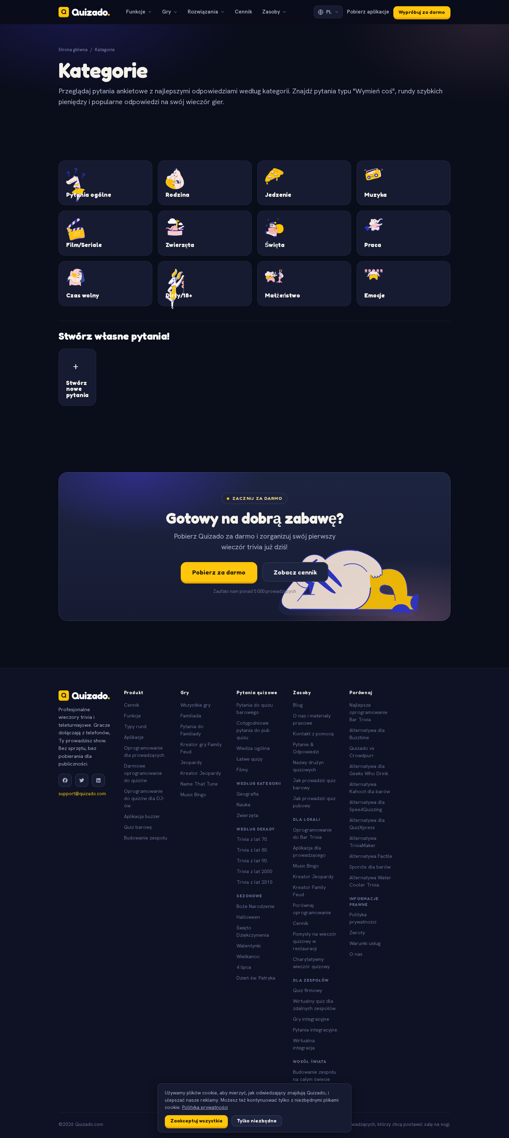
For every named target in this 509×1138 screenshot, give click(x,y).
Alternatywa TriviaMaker (362, 841)
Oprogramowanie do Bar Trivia (312, 833)
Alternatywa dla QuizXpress (367, 823)
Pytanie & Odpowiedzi (306, 748)
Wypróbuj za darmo (422, 12)
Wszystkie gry (195, 705)
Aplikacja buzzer (142, 816)
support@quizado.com (82, 794)
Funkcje (135, 11)
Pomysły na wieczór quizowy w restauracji (315, 941)
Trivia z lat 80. (252, 850)
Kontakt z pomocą (313, 734)
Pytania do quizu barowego (254, 708)
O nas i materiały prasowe (312, 719)
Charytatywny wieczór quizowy (311, 963)
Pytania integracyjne (315, 1030)
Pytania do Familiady (192, 730)
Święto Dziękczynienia (252, 931)
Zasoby (271, 11)
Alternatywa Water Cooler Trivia (370, 881)
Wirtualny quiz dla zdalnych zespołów (314, 1004)
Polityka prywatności (362, 918)
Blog (298, 705)
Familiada (190, 716)
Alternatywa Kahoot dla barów (369, 788)
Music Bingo (193, 794)
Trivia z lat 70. (252, 839)
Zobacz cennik (295, 572)
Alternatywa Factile (370, 856)
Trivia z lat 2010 (254, 882)
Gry (166, 11)
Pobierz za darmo (218, 572)
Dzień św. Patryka (255, 978)
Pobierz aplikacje (368, 11)
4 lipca (243, 967)
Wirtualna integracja (304, 1044)
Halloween (248, 917)
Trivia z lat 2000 (254, 871)
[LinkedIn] (98, 780)
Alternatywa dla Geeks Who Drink (368, 770)
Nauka (243, 804)
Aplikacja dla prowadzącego (309, 851)
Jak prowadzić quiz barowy (314, 784)
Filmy (242, 770)
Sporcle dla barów (370, 867)
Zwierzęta (247, 815)
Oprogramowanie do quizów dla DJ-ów (144, 798)
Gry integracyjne (311, 1019)
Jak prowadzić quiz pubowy (314, 802)
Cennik (243, 11)
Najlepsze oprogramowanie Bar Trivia (368, 712)
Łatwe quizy (249, 759)
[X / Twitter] (81, 780)
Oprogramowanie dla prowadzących (144, 751)
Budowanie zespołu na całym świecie (314, 1075)
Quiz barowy (138, 827)
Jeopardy (191, 762)
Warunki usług (365, 943)
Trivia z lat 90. (252, 860)
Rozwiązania (203, 11)
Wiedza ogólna (253, 748)
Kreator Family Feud (309, 891)
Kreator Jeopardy (200, 773)
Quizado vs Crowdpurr (361, 752)
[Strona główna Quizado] (84, 12)
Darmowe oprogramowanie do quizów (143, 773)
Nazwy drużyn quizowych (308, 766)
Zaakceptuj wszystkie (196, 1120)
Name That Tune (199, 784)
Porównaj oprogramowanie (312, 909)
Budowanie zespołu (145, 838)
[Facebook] (65, 780)
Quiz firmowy (307, 990)
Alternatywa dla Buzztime (367, 734)
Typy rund (135, 726)
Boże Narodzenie (255, 906)
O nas (356, 954)
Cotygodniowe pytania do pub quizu (253, 730)
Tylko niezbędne (257, 1120)
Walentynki (248, 946)
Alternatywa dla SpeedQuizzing (367, 806)
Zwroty (357, 932)
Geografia (247, 794)
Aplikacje (134, 737)
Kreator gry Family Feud (201, 748)
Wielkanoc (248, 956)
